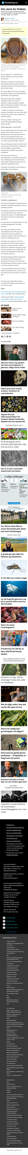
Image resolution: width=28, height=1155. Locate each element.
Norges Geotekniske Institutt (14, 1048)
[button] (2, 481)
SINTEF (8, 1092)
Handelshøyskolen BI (12, 968)
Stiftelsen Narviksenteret (13, 1105)
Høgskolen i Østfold (12, 974)
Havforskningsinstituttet (13, 970)
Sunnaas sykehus (11, 1107)
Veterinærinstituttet (11, 1138)
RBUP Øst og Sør (11, 1084)
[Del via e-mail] (10, 336)
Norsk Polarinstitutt (12, 1059)
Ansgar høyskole (11, 941)
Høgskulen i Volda (11, 976)
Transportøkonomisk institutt (14, 1115)
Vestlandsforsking (11, 1136)
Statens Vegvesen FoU (12, 1102)
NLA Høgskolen (11, 1008)
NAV (8, 995)
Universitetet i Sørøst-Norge (14, 1130)
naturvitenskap (7, 333)
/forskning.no (10, 921)
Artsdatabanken (11, 947)
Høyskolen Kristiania (12, 981)
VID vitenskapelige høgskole (14, 1140)
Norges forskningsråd (12, 1052)
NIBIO (8, 997)
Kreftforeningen (11, 987)
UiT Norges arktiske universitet (14, 1117)
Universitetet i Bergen (12, 1121)
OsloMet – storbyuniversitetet (14, 1075)
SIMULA (9, 1090)
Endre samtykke (12, 932)
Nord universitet (11, 1043)
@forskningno (10, 918)
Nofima (8, 1041)
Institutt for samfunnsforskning (15, 983)
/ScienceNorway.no (12, 927)
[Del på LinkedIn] (7, 336)
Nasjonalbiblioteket (11, 1020)
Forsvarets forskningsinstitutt (14, 961)
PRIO (8, 1082)
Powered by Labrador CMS (14, 1150)
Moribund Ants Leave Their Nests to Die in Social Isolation (12, 299)
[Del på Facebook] (2, 336)
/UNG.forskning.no (12, 924)
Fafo (8, 955)
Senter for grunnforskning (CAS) (15, 1094)
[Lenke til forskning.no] (12, 2)
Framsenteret (10, 963)
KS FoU (8, 985)
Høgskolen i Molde (11, 972)
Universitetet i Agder (12, 1119)
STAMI (8, 1100)
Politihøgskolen (11, 1080)
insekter (16, 333)
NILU (8, 1003)
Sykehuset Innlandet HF (13, 1109)
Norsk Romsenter (11, 1063)
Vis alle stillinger (14, 503)
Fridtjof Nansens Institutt (13, 965)
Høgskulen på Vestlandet (13, 978)
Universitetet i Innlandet (13, 1124)
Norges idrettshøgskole (13, 1057)
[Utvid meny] (26, 2)
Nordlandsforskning (12, 1046)
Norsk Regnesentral (12, 1061)
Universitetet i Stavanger (13, 1128)
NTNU (8, 1018)
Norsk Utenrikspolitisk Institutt (15, 1065)
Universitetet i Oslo (11, 1126)
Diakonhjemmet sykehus (13, 949)
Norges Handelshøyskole (13, 1050)
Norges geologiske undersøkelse (15, 1054)
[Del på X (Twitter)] (5, 336)
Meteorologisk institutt (12, 993)
